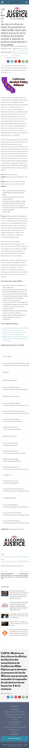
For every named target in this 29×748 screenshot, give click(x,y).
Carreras (14, 732)
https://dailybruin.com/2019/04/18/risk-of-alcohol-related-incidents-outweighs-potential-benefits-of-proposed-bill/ (15, 338)
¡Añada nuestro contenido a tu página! (14, 714)
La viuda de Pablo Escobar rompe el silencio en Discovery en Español (21, 575)
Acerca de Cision (14, 724)
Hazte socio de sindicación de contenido (15, 727)
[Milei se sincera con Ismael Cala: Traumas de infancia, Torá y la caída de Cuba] (5, 624)
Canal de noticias (14, 709)
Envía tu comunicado (15, 738)
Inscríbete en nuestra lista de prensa (14, 712)
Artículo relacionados (7, 584)
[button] (26, 2)
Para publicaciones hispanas (14, 717)
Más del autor (5, 586)
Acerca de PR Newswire (14, 722)
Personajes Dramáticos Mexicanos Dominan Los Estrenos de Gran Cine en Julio (7, 576)
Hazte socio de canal (14, 729)
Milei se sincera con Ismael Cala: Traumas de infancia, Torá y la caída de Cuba (19, 623)
